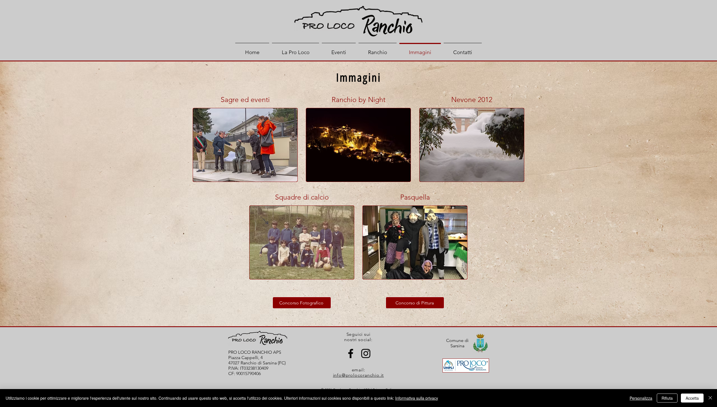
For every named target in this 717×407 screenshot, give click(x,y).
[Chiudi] (710, 398)
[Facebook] (350, 353)
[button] (245, 145)
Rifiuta (667, 398)
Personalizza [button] (641, 398)
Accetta (692, 398)
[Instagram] (366, 353)
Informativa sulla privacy (416, 398)
